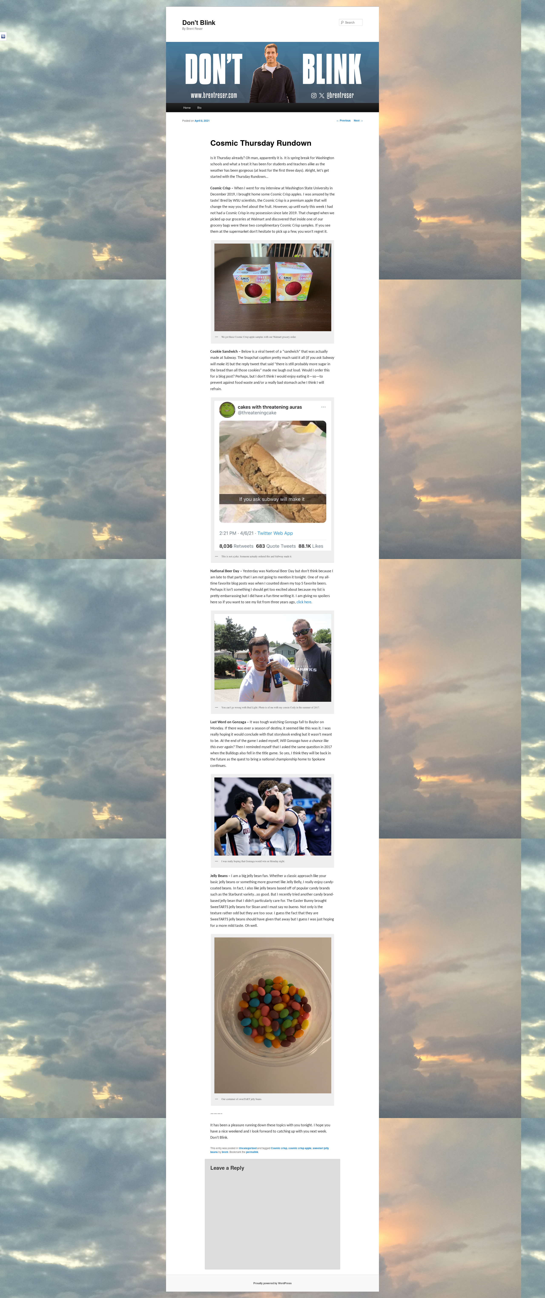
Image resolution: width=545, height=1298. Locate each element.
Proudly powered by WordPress (272, 1283)
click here (304, 602)
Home (187, 108)
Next (358, 120)
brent (225, 1152)
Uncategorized (248, 1148)
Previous (344, 120)
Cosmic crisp (279, 1148)
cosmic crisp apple (299, 1148)
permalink (252, 1152)
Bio (199, 108)
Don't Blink (198, 22)
